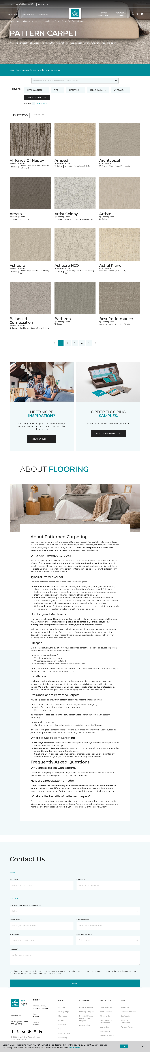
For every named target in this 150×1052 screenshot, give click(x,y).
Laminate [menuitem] (62, 1025)
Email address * (82, 919)
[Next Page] (96, 343)
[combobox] (72, 80)
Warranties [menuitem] (104, 1027)
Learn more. (74, 1048)
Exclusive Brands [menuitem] (107, 1036)
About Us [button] (43, 14)
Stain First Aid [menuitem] (106, 1012)
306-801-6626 (43, 4)
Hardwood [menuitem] (62, 1016)
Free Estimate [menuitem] (64, 1033)
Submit (75, 983)
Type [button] (56, 90)
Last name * (81, 879)
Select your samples (106, 433)
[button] (133, 14)
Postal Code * (15, 934)
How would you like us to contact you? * (26, 905)
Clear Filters (43, 103)
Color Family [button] (96, 90)
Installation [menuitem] (105, 1031)
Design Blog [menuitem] (84, 1025)
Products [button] (13, 14)
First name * (15, 879)
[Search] (116, 80)
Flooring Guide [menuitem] (106, 1016)
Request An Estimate (121, 14)
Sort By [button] (36, 115)
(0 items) (142, 14)
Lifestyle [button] (74, 90)
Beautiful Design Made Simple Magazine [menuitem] (86, 1018)
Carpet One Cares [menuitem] (128, 1012)
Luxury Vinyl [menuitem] (63, 1012)
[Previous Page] (54, 343)
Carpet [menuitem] (61, 1020)
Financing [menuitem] (62, 1038)
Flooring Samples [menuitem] (86, 1012)
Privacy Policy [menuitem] (127, 1027)
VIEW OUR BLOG (39, 439)
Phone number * (16, 919)
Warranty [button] (119, 90)
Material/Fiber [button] (35, 90)
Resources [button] (28, 14)
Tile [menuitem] (60, 1029)
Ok (124, 1046)
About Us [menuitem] (125, 1007)
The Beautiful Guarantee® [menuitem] (106, 1021)
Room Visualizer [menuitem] (86, 1007)
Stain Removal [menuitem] (106, 1007)
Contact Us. (55, 70)
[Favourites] (137, 14)
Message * (14, 949)
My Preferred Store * (84, 934)
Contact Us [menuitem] (125, 1016)
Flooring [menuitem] (61, 1007)
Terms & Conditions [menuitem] (125, 1021)
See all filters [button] (35, 97)
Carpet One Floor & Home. (28, 1037)
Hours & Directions (103, 14)
